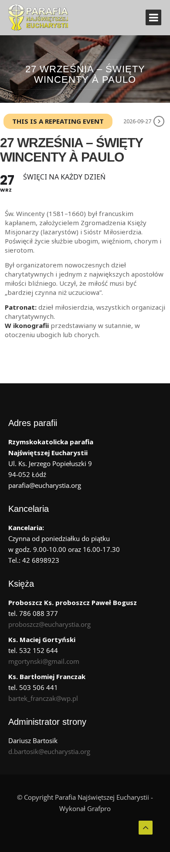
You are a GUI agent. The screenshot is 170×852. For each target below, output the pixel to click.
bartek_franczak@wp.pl (43, 698)
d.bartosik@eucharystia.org (49, 751)
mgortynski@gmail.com (43, 661)
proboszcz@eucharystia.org (49, 624)
